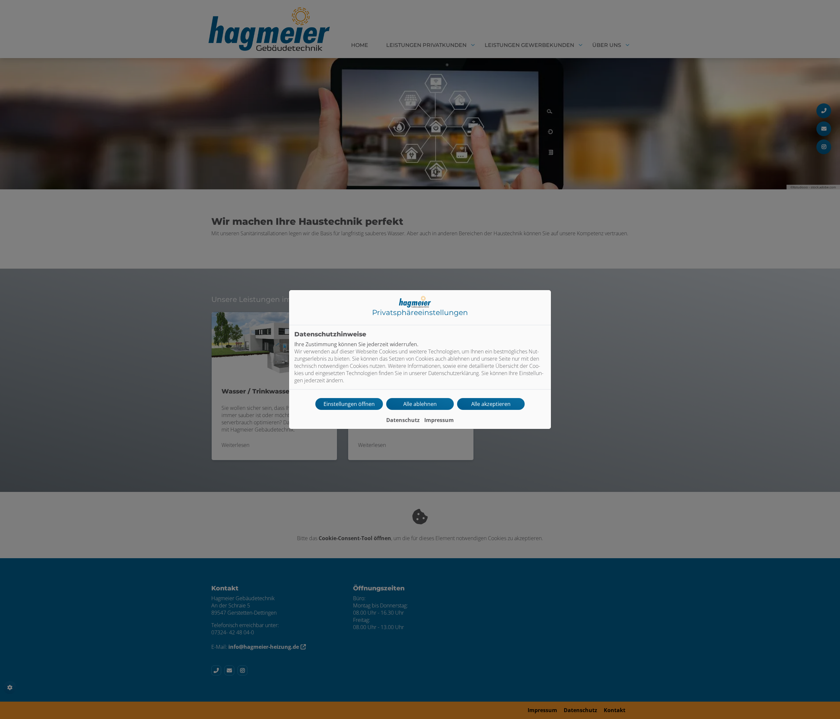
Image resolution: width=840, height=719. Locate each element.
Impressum (439, 420)
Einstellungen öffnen (349, 404)
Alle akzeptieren (491, 404)
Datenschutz (403, 420)
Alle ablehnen (420, 404)
